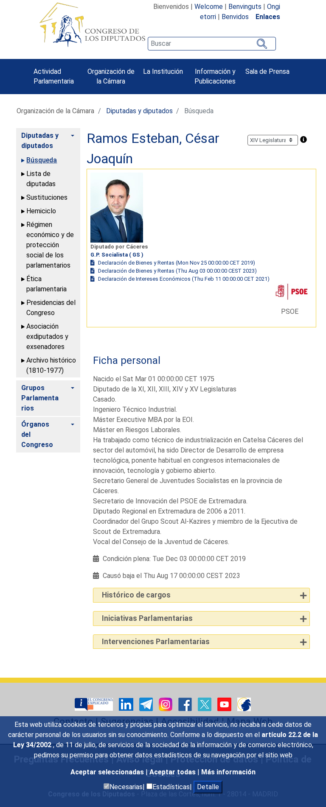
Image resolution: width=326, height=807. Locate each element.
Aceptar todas (173, 772)
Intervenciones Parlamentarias (156, 641)
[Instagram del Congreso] (166, 704)
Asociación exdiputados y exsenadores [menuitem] (47, 336)
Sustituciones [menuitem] (46, 197)
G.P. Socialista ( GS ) (116, 254)
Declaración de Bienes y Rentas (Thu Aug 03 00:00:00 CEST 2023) (177, 271)
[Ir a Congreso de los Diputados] (92, 25)
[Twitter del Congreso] (205, 704)
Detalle (208, 787)
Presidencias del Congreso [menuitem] (51, 308)
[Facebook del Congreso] (186, 704)
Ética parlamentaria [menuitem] (46, 284)
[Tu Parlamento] (95, 704)
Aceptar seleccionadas (108, 772)
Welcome (208, 7)
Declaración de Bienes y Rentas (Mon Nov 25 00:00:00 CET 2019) (176, 263)
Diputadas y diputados (139, 111)
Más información (228, 772)
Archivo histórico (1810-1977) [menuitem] (51, 365)
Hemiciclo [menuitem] (41, 211)
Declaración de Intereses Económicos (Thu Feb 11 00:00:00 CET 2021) (184, 279)
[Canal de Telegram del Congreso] (147, 704)
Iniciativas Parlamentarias (147, 618)
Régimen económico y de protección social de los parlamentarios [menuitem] (50, 245)
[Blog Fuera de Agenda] (244, 704)
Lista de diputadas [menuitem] (41, 179)
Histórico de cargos (136, 595)
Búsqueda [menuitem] (41, 160)
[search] (212, 43)
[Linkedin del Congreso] (127, 704)
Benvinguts (244, 7)
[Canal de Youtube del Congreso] (225, 704)
